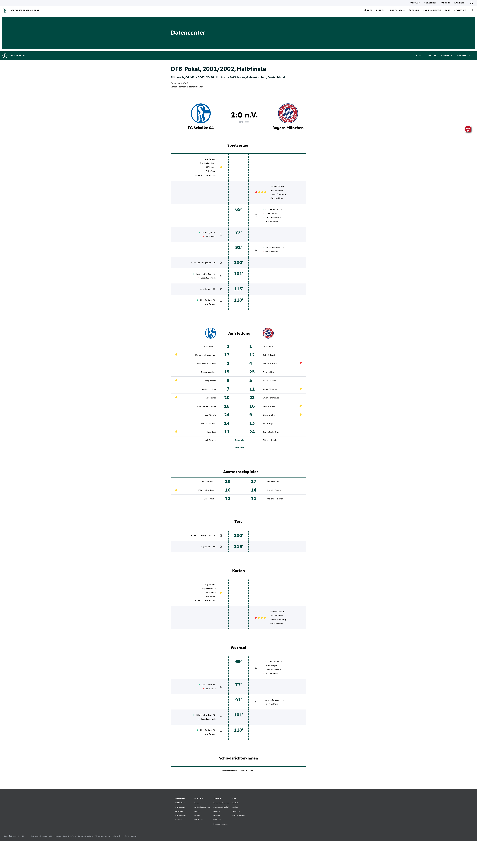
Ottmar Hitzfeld (270, 440)
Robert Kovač (269, 355)
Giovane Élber (276, 198)
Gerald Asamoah (208, 278)
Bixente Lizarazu (270, 381)
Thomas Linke (269, 372)
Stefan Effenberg (278, 194)
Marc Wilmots (209, 415)
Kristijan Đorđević (207, 163)
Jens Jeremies (276, 190)
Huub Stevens (210, 440)
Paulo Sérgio (271, 213)
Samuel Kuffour (277, 186)
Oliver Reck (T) (209, 346)
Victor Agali (207, 232)
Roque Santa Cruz (271, 432)
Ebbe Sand (211, 171)
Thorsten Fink (271, 217)
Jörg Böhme (210, 159)
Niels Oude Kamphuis (206, 406)
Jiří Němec (211, 167)
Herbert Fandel (196, 87)
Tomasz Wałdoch (208, 372)
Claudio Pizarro (272, 209)
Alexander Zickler (273, 248)
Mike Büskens (206, 300)
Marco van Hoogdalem (205, 175)
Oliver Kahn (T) (269, 346)
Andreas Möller (209, 389)
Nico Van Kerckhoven (206, 364)
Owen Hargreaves (271, 398)
